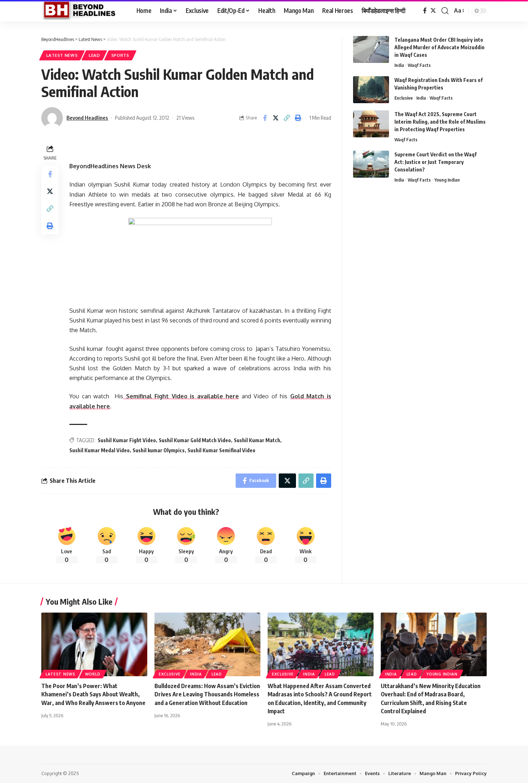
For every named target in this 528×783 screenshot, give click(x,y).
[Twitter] (433, 10)
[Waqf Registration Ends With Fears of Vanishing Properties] (371, 89)
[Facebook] (425, 10)
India (399, 65)
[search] (445, 11)
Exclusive (403, 98)
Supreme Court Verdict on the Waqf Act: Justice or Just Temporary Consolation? (435, 162)
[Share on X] (276, 118)
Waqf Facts (419, 65)
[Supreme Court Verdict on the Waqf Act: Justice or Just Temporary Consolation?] (371, 164)
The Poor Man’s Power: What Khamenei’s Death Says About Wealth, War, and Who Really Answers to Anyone (93, 694)
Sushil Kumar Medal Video (99, 450)
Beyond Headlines (87, 117)
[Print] (298, 118)
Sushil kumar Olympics (159, 450)
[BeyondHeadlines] (83, 11)
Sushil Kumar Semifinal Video (221, 450)
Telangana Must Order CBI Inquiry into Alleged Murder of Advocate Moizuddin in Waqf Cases (439, 47)
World (93, 674)
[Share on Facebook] (265, 118)
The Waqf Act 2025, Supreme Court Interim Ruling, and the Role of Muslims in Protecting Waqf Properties (440, 121)
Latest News (62, 55)
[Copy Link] (287, 118)
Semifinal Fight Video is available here (181, 396)
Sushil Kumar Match (257, 440)
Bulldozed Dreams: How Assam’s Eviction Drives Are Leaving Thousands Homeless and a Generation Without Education (207, 694)
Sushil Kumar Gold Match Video (195, 440)
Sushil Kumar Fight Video (127, 440)
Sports (120, 55)
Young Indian (447, 180)
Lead (94, 55)
